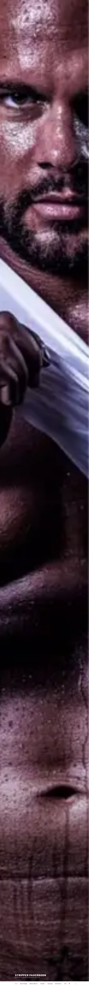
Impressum (50, 983)
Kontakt (42, 983)
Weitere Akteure (33, 983)
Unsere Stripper (23, 983)
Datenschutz (58, 983)
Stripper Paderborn (30, 975)
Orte (65, 983)
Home (16, 983)
